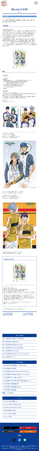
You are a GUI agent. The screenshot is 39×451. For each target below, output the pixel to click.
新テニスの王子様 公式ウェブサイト (4, 4)
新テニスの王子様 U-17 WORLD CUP (10, 341)
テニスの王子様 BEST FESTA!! (9, 410)
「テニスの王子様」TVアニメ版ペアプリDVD (12, 377)
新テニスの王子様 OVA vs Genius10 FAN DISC (12, 347)
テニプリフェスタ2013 (7, 416)
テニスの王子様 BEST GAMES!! (9, 368)
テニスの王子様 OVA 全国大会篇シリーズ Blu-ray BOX (14, 365)
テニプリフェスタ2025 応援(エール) (10, 401)
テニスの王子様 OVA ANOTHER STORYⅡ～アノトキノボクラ (15, 374)
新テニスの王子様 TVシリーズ (8, 356)
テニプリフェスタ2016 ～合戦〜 (9, 413)
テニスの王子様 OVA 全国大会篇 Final (10, 383)
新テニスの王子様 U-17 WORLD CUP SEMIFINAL (13, 338)
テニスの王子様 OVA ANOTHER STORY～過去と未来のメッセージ (16, 380)
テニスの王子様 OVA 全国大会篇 (9, 389)
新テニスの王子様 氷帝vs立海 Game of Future (12, 344)
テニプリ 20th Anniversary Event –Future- (12, 407)
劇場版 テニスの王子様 (7, 392)
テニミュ (11, 431)
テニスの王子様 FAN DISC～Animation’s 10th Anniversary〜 (16, 371)
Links (19, 435)
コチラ (21, 191)
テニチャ (28, 427)
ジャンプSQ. (28, 431)
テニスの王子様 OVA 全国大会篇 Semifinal (11, 386)
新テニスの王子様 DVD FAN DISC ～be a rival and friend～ (16, 353)
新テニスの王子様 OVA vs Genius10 (10, 350)
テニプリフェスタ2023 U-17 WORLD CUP (11, 404)
